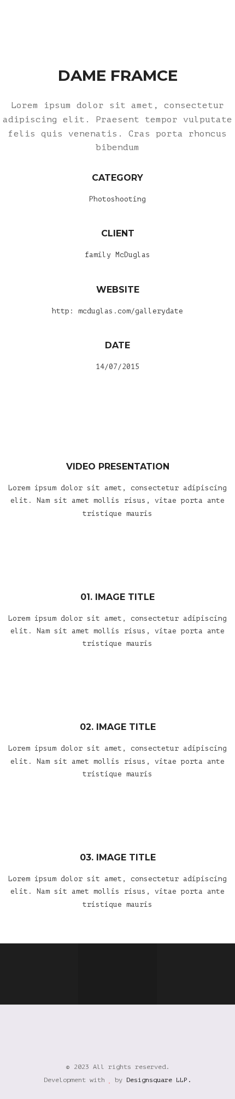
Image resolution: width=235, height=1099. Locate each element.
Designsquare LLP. (158, 1080)
